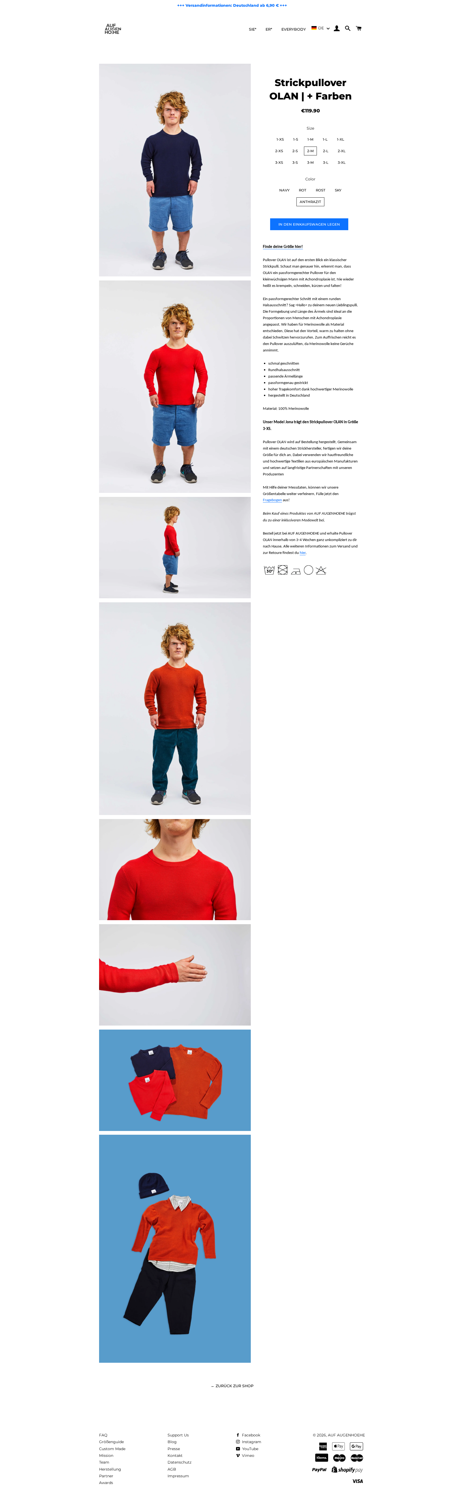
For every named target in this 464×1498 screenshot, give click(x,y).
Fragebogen (272, 500)
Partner (106, 1476)
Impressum (178, 1476)
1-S (295, 139)
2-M (310, 151)
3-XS (279, 162)
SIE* (252, 29)
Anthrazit (310, 202)
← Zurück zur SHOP (232, 1385)
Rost (320, 190)
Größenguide (111, 1441)
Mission (106, 1455)
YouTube (249, 1448)
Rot (302, 190)
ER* (269, 29)
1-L (325, 139)
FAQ (103, 1435)
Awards (106, 1482)
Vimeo (247, 1455)
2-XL (342, 151)
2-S (295, 151)
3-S (295, 162)
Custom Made (112, 1448)
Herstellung (110, 1469)
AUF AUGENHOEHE (346, 1435)
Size (310, 128)
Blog (172, 1441)
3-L (325, 162)
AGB (172, 1469)
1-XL (340, 139)
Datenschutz (179, 1462)
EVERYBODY (293, 29)
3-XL (342, 162)
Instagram (251, 1441)
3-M (310, 162)
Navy (284, 190)
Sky (338, 190)
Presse (174, 1448)
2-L (325, 151)
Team (104, 1462)
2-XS (279, 151)
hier (303, 553)
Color (310, 179)
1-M (310, 139)
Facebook (250, 1435)
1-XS (280, 139)
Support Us (178, 1435)
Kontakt (175, 1455)
